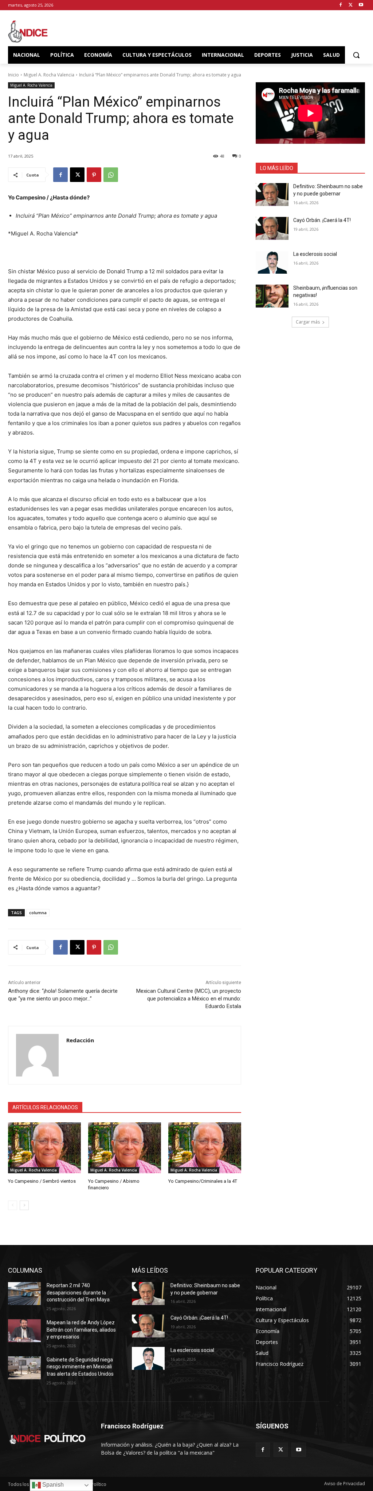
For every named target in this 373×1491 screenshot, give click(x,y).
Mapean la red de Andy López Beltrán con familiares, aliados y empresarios (81, 1330)
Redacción (80, 1040)
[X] (350, 5)
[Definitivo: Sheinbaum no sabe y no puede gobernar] (272, 194)
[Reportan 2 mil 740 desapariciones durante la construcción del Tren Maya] (24, 1293)
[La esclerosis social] (272, 262)
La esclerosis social (315, 254)
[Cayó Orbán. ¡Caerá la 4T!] (272, 228)
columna (38, 912)
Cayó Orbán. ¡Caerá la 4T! (322, 220)
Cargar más (308, 322)
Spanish (52, 1485)
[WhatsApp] (110, 174)
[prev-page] (12, 1205)
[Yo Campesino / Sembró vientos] (44, 1147)
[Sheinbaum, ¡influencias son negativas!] (272, 296)
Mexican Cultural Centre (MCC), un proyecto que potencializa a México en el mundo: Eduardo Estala (188, 999)
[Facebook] (341, 5)
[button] (356, 55)
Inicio (13, 75)
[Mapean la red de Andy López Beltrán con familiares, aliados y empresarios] (24, 1330)
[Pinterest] (94, 174)
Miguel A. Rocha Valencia (49, 75)
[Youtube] (361, 5)
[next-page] (24, 1205)
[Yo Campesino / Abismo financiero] (124, 1147)
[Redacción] (37, 1055)
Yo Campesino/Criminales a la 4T (202, 1181)
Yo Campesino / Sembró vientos (42, 1181)
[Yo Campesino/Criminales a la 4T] (204, 1147)
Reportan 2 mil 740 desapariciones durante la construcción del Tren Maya (78, 1292)
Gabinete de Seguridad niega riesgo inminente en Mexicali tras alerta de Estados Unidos (80, 1367)
